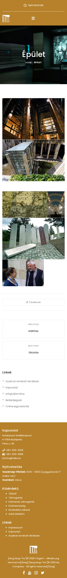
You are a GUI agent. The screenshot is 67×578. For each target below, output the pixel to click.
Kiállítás (33, 331)
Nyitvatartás (35, 5)
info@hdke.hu (13, 458)
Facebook (35, 302)
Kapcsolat (11, 387)
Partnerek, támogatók (21, 501)
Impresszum (16, 527)
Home (28, 62)
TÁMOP (13, 493)
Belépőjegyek (13, 400)
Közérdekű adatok (19, 509)
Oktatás (34, 352)
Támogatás (15, 497)
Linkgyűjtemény (15, 394)
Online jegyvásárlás (17, 406)
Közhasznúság (17, 505)
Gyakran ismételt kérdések (22, 381)
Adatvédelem (17, 513)
